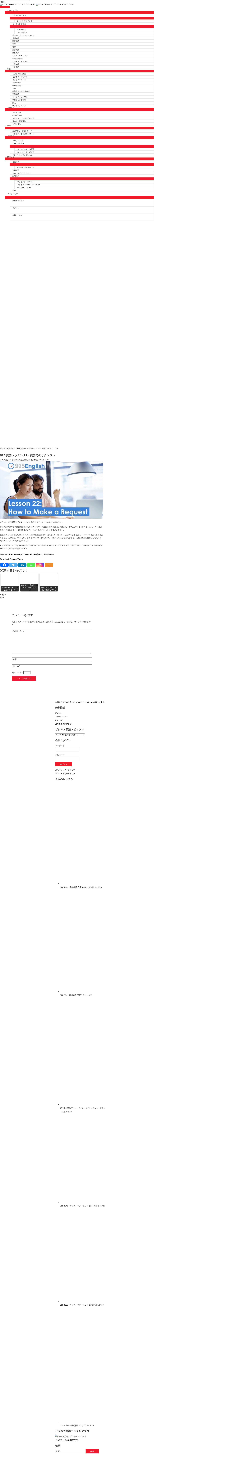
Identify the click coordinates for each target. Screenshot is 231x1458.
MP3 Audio (49, 554)
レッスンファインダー (25, 21)
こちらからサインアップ (65, 770)
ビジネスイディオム (20, 77)
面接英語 (15, 41)
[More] (49, 565)
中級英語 (15, 67)
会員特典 (15, 162)
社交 (14, 47)
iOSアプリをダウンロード (22, 131)
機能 (35, 460)
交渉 (14, 44)
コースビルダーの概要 (25, 149)
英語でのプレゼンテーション (23, 35)
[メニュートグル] (82, 18)
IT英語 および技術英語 (21, 91)
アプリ (10, 126)
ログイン (15, 208)
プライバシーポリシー (25, 182)
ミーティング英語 (19, 24)
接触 (14, 190)
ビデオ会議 (21, 29)
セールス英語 (17, 58)
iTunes (58, 713)
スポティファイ (61, 716)
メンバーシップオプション (22, 155)
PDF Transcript (15, 554)
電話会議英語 (22, 32)
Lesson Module (30, 554)
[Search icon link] (8, 221)
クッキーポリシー (24, 187)
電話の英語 (16, 112)
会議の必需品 (17, 115)
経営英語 (15, 53)
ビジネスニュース (19, 80)
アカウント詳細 (18, 141)
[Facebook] (4, 565)
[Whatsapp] (31, 565)
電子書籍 (10, 107)
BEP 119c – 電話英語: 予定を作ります (75, 887)
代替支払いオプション (25, 167)
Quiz (40, 554)
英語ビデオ (16, 83)
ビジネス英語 (12, 10)
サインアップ (12, 194)
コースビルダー (18, 143)
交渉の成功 (16, 124)
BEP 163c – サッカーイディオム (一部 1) (76, 1305)
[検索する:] (70, 1451)
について (10, 156)
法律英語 (15, 94)
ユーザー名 (59, 746)
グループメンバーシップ (21, 173)
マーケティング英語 (20, 97)
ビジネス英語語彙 (19, 74)
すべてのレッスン (19, 15)
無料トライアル (18, 200)
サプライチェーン (19, 106)
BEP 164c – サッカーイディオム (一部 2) (76, 1206)
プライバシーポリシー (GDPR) (28, 185)
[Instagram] (40, 565)
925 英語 (3, 460)
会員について (17, 215)
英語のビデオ (16, 522)
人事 (14, 88)
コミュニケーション (20, 55)
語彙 (9, 69)
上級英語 (15, 64)
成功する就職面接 (19, 121)
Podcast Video (16, 559)
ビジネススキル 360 (20, 61)
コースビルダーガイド (25, 152)
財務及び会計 (17, 85)
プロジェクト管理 (19, 100)
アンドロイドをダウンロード (23, 134)
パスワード (59, 755)
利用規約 (15, 176)
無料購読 (15, 170)
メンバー (10, 135)
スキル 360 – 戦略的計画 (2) (71, 1425)
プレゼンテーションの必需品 (23, 118)
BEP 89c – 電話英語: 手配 (70, 995)
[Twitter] (13, 565)
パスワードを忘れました (65, 773)
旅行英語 (15, 50)
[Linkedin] (22, 565)
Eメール (58, 720)
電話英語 (15, 38)
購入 (14, 103)
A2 (9, 460)
